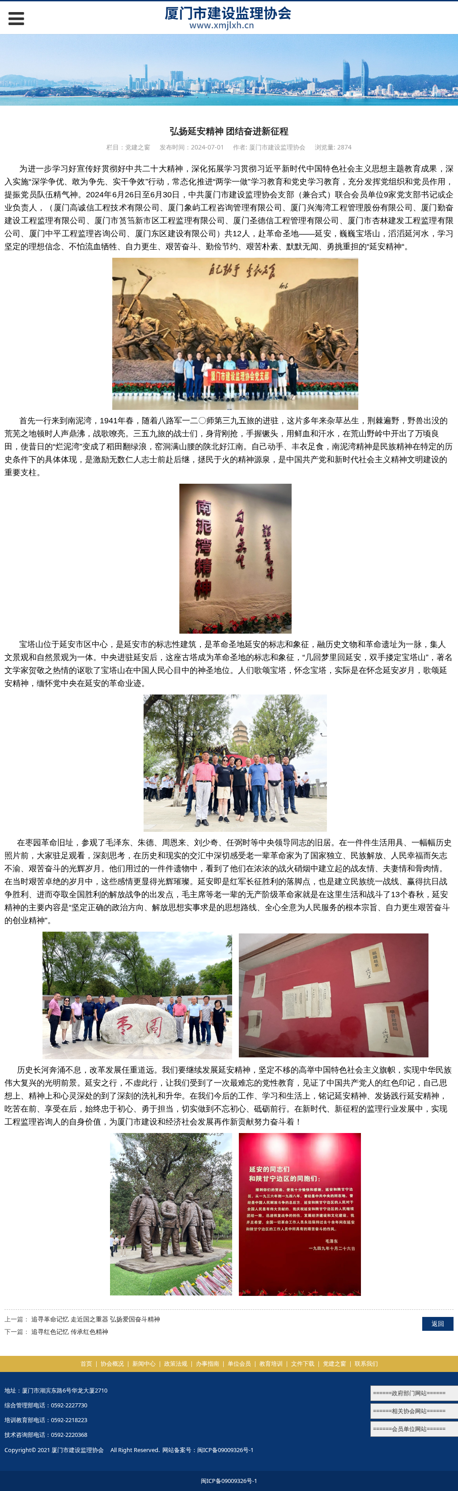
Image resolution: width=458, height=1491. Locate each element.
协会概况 (112, 1363)
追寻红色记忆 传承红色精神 (69, 1331)
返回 (438, 1323)
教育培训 (271, 1363)
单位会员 (239, 1363)
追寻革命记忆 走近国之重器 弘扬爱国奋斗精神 (95, 1319)
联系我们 (366, 1363)
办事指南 (207, 1363)
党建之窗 (334, 1363)
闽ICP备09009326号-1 (225, 1450)
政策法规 (175, 1363)
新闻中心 (144, 1363)
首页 (86, 1363)
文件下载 (302, 1363)
